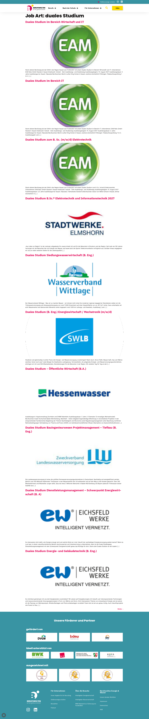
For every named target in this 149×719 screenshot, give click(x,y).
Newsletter (54, 704)
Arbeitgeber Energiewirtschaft (84, 695)
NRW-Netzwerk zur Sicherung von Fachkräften (85, 704)
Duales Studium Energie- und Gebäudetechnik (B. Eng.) (61, 551)
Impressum (103, 701)
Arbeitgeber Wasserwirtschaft (84, 699)
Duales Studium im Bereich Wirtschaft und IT (54, 22)
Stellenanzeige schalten (58, 699)
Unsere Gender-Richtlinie (108, 697)
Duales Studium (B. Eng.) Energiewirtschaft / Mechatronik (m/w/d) (68, 312)
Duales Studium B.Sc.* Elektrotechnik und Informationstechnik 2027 (70, 198)
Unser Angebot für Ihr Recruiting (61, 695)
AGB (101, 709)
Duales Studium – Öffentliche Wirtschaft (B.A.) (55, 368)
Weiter (121, 609)
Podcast (53, 708)
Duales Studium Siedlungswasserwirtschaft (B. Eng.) (59, 255)
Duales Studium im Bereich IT (44, 81)
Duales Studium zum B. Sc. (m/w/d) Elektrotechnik (58, 139)
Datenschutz (104, 705)
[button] (4, 715)
